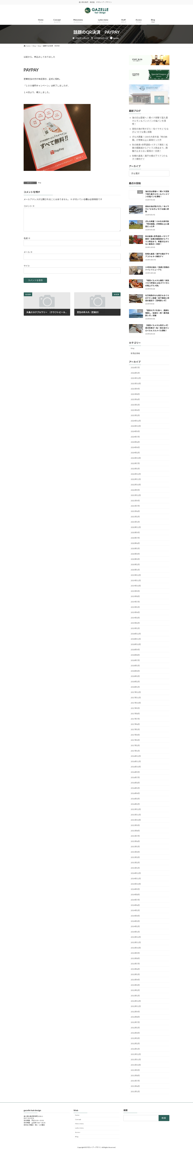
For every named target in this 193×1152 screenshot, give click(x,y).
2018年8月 (135, 655)
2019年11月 (136, 580)
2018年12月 (136, 634)
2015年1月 (135, 868)
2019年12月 (136, 575)
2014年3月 (135, 921)
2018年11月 (136, 639)
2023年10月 (136, 458)
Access (77, 1132)
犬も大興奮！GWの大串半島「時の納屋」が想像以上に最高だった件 (157, 224)
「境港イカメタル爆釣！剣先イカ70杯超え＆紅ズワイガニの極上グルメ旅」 (157, 283)
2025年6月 (135, 399)
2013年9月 (135, 953)
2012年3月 (135, 1038)
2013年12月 (136, 937)
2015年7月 (135, 836)
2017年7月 (135, 719)
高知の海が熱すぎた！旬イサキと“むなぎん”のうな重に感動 (157, 209)
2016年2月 (135, 804)
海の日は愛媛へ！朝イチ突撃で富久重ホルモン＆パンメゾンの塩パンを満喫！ (150, 120)
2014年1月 (135, 932)
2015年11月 (136, 815)
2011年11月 (136, 1059)
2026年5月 (135, 373)
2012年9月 (135, 1012)
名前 (27, 238)
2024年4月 (135, 447)
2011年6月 (135, 1086)
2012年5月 (135, 1028)
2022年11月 (136, 479)
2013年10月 (136, 948)
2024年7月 (135, 437)
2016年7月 (135, 777)
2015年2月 (135, 862)
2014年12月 (136, 873)
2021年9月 (135, 500)
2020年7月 (135, 538)
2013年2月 (135, 990)
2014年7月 (135, 900)
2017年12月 (136, 692)
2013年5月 (135, 974)
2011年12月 (136, 1054)
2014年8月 (135, 894)
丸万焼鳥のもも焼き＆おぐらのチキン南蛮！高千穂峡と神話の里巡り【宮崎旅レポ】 (157, 298)
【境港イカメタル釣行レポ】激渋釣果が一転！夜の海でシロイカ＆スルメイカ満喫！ (157, 328)
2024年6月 (135, 442)
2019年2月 (135, 623)
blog (39, 183)
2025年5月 (135, 405)
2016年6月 (135, 783)
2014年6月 (135, 905)
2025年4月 (135, 410)
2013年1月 (135, 996)
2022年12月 (136, 474)
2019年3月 (135, 618)
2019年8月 (135, 596)
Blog (76, 1137)
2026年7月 (135, 367)
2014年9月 (135, 889)
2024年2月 (135, 452)
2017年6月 (135, 724)
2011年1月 (135, 1091)
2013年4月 (135, 980)
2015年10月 (136, 820)
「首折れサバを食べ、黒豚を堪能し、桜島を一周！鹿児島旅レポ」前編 (157, 313)
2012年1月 (135, 1049)
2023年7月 (135, 463)
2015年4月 (135, 852)
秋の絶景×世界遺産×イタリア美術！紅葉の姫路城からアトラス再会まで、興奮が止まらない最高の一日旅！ (150, 147)
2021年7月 (135, 506)
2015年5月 (135, 846)
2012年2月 (135, 1043)
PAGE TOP (186, 1114)
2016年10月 (136, 767)
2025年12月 (136, 378)
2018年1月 (135, 687)
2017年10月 (136, 703)
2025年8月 (135, 394)
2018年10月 (136, 644)
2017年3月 (135, 740)
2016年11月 (136, 761)
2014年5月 (135, 910)
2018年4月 (135, 671)
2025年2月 (135, 415)
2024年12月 (136, 421)
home (77, 1115)
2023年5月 (135, 468)
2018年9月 (135, 649)
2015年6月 (135, 841)
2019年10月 (136, 586)
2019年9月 (135, 591)
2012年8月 (135, 1017)
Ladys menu (79, 1128)
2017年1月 (135, 751)
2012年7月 (135, 1022)
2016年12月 (136, 756)
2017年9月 (135, 708)
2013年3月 (135, 985)
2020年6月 (135, 543)
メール (28, 252)
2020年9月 (135, 532)
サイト (27, 265)
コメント (29, 206)
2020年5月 (135, 548)
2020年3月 (135, 559)
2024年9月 (135, 431)
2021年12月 (136, 495)
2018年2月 (135, 681)
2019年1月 (135, 628)
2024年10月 (136, 426)
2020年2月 (135, 564)
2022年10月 (136, 484)
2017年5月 (135, 729)
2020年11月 (136, 527)
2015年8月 (135, 831)
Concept (78, 1119)
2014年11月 (136, 878)
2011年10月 (136, 1065)
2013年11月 (136, 942)
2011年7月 (135, 1081)
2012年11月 (136, 1006)
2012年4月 (135, 1033)
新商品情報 (135, 353)
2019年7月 (135, 602)
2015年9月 (135, 825)
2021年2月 (135, 516)
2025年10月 (136, 383)
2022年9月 (135, 490)
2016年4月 (135, 793)
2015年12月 (136, 809)
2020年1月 (135, 570)
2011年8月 (135, 1075)
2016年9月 (135, 772)
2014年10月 (136, 884)
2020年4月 (135, 554)
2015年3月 (135, 857)
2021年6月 (135, 511)
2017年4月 (135, 735)
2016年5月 (135, 788)
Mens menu (79, 1124)
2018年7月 (135, 660)
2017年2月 (135, 745)
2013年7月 (135, 964)
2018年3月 (135, 676)
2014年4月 (135, 916)
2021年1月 (135, 522)
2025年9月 (135, 389)
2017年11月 (136, 697)
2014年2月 (135, 926)
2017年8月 (135, 713)
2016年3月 (135, 799)
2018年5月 (135, 665)
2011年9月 (135, 1070)
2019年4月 (135, 612)
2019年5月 (135, 607)
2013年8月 (135, 958)
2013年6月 (135, 969)
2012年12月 (136, 1001)
